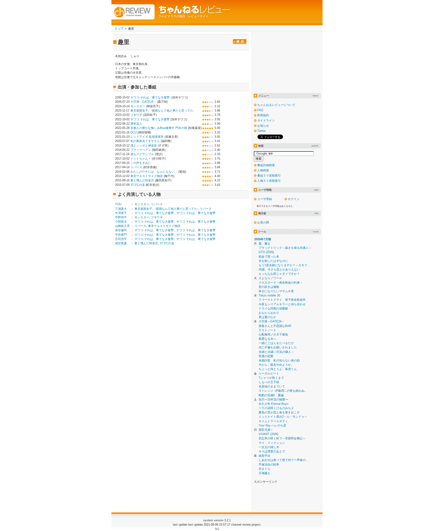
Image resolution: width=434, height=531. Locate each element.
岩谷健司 (121, 230)
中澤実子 (121, 213)
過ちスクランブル (142, 154)
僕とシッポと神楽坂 (143, 145)
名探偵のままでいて (272, 386)
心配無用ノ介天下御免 (273, 334)
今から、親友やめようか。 (276, 364)
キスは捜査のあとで (272, 451)
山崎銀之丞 (122, 226)
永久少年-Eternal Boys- (274, 403)
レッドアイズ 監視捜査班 (147, 136)
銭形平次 (264, 455)
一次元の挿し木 (269, 447)
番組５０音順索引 (269, 175)
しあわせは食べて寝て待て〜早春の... (283, 460)
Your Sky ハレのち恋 (272, 425)
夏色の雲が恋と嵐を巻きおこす (279, 412)
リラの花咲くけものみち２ (276, 408)
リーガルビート (269, 373)
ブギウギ (136, 114)
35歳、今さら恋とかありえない (279, 269)
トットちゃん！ (140, 158)
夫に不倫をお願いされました (278, 347)
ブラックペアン (140, 149)
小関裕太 (121, 221)
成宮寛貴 (121, 243)
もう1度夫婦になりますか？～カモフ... (284, 265)
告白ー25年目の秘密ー (273, 399)
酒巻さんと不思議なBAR (275, 326)
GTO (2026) (266, 252)
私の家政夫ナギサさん (145, 141)
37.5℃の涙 (137, 184)
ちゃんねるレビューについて (276, 105)
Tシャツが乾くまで (271, 378)
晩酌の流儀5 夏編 (271, 395)
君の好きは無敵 (269, 287)
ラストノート (267, 330)
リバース (136, 167)
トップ (119, 28)
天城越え (264, 473)
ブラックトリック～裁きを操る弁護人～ (285, 247)
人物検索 (263, 170)
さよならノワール (270, 278)
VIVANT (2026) (268, 434)
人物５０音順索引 (269, 180)
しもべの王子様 (269, 382)
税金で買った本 (269, 256)
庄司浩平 (121, 239)
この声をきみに (140, 163)
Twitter (261, 131)
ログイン (294, 199)
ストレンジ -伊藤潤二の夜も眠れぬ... (283, 390)
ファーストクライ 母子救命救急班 (282, 299)
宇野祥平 (121, 217)
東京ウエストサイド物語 (146, 176)
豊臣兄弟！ (266, 429)
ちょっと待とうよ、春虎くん (278, 369)
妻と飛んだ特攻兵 (142, 180)
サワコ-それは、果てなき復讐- (150, 97)
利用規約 (263, 115)
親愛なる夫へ (267, 338)
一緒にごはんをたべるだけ (276, 343)
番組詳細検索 (266, 165)
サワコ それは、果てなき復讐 (150, 119)
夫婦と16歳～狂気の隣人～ (276, 352)
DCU (133, 132)
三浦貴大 (121, 208)
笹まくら (264, 468)
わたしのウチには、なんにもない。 (153, 171)
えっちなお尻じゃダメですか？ (279, 273)
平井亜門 (121, 234)
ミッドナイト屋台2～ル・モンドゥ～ (283, 416)
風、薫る (264, 243)
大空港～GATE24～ (143, 101)
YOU (118, 204)
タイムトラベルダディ (273, 421)
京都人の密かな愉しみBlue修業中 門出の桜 (158, 128)
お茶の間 (263, 222)
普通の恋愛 (266, 356)
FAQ (260, 110)
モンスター (137, 106)
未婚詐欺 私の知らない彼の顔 (279, 360)
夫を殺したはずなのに (273, 261)
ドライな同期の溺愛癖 (273, 308)
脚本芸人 (136, 123)
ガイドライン (266, 120)
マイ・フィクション (272, 443)
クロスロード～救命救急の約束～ (281, 282)
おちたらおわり (269, 312)
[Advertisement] (153, 284)
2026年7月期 (262, 239)
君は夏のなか (267, 317)
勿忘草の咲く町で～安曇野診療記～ (282, 438)
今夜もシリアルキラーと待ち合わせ (282, 304)
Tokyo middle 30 (269, 295)
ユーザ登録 (264, 199)
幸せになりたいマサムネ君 (276, 291)
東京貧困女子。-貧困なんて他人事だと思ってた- (162, 110)
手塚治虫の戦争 (269, 464)
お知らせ (263, 125)
